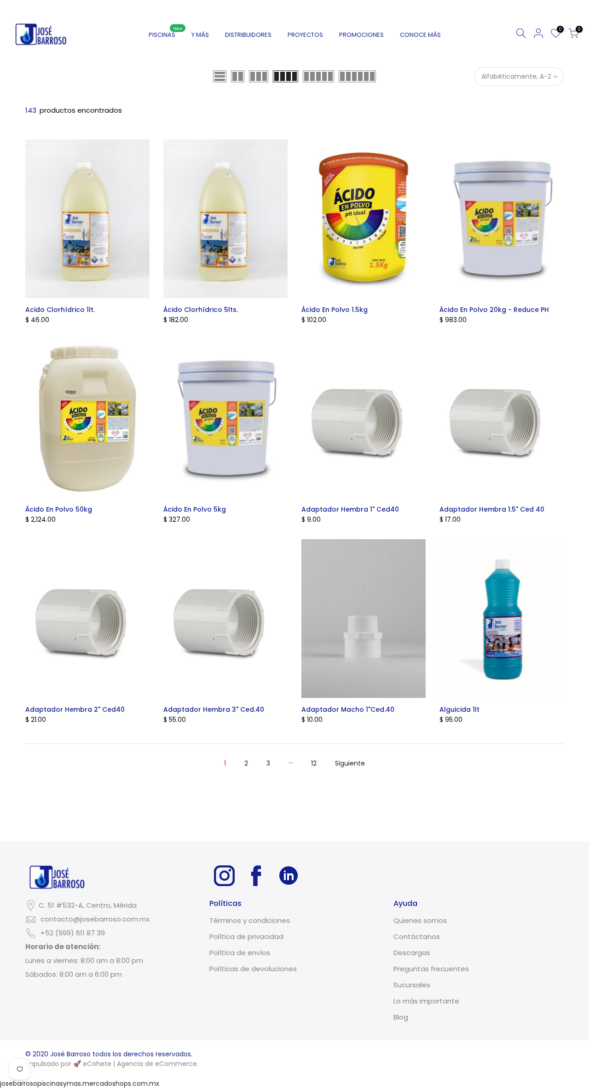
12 (314, 763)
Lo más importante (426, 1001)
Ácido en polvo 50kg (58, 509)
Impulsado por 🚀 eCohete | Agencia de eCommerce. (111, 1063)
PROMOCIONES (361, 34)
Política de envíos (239, 952)
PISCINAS (166, 32)
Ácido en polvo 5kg (194, 509)
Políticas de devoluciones (253, 969)
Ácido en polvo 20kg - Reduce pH (494, 309)
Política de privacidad (246, 936)
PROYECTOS (305, 34)
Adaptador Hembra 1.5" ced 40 (491, 509)
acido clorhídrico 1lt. (60, 309)
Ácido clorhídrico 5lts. (200, 309)
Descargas (411, 952)
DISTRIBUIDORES (248, 34)
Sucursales (411, 985)
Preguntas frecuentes (431, 969)
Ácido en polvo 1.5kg (334, 309)
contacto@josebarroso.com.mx (95, 919)
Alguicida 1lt (459, 709)
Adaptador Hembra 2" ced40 (75, 709)
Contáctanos (416, 936)
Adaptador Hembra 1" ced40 (350, 509)
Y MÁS (200, 34)
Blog (400, 1017)
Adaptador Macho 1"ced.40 (347, 709)
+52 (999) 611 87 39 (72, 933)
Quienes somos (420, 920)
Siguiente (350, 763)
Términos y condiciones (249, 920)
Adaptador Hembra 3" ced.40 (213, 709)
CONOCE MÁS (420, 34)
